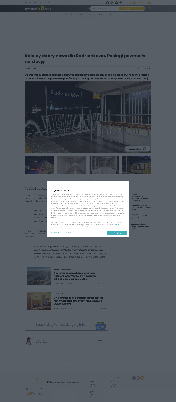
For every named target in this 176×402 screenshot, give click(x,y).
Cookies (62, 227)
